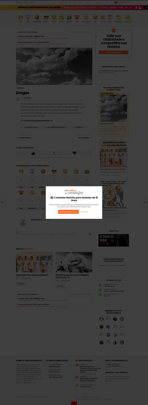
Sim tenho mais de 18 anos (68, 212)
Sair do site (84, 212)
